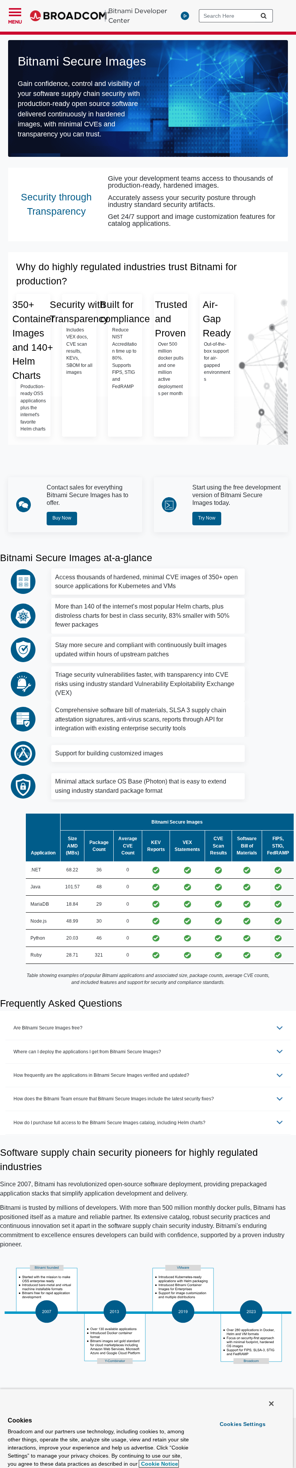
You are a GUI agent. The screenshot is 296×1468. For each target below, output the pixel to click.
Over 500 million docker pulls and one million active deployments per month (170, 369)
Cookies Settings (243, 1424)
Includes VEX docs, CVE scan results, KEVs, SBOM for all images (79, 351)
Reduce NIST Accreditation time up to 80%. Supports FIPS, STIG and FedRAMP (124, 358)
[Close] (271, 1403)
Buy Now (61, 518)
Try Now (206, 518)
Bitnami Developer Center (137, 16)
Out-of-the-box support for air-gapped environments (217, 361)
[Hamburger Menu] (15, 11)
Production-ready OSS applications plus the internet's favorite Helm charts (33, 408)
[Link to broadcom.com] (69, 16)
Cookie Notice (159, 1464)
